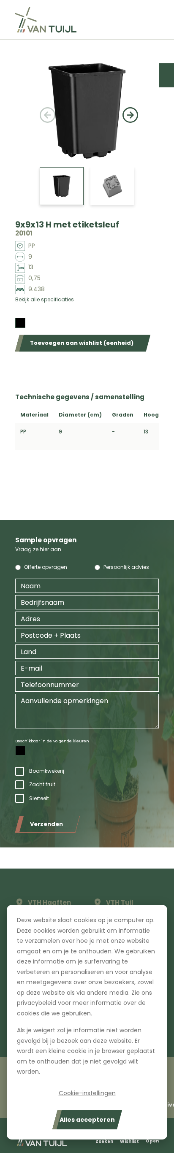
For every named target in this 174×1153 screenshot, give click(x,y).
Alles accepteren (87, 1119)
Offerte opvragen (45, 567)
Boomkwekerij (46, 770)
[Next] (128, 111)
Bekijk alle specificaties (44, 299)
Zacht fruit (42, 784)
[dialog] (87, 1022)
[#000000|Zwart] (20, 323)
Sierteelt (39, 798)
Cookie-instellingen (87, 1093)
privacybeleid (36, 1003)
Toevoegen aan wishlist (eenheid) (81, 343)
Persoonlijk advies (126, 567)
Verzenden (46, 824)
